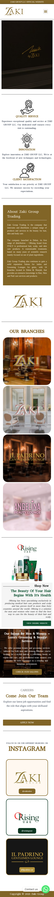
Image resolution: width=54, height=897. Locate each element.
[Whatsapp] (46, 889)
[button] (45, 11)
